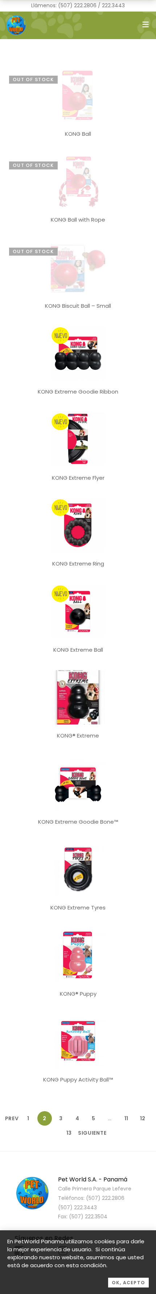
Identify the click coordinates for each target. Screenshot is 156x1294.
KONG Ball (78, 134)
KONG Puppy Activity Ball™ (78, 1079)
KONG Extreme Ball (78, 650)
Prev (12, 1118)
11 (126, 1118)
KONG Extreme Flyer (78, 478)
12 (142, 1118)
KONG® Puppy (78, 993)
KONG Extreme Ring (78, 563)
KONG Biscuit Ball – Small (78, 306)
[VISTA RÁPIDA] (78, 72)
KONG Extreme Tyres (78, 907)
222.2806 (85, 5)
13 (68, 1133)
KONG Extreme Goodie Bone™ (78, 821)
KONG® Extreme (78, 735)
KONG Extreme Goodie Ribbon (78, 391)
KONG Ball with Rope (78, 219)
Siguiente (85, 1133)
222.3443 (113, 5)
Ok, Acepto (128, 1283)
